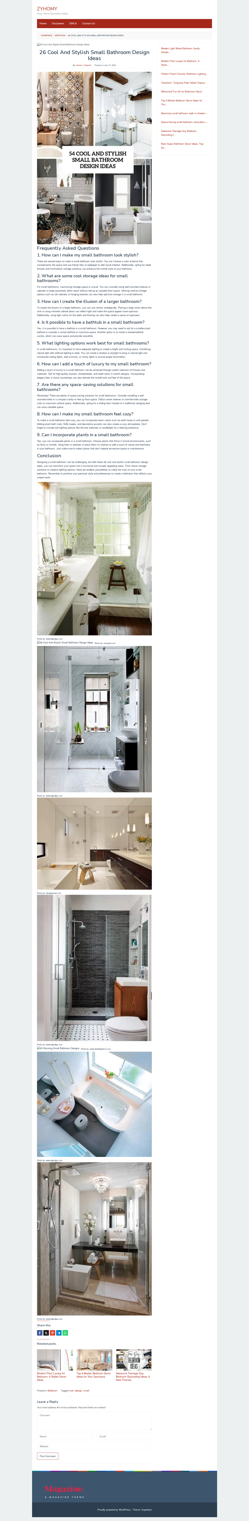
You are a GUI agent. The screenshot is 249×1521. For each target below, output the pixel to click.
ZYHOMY (47, 9)
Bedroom (52, 1390)
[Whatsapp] (65, 1333)
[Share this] (39, 1333)
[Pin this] (52, 1333)
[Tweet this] (46, 1333)
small (86, 1390)
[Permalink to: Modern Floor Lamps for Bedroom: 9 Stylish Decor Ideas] (55, 1360)
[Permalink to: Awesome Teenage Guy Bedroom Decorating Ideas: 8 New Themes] (134, 1360)
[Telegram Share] (59, 1333)
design (78, 1390)
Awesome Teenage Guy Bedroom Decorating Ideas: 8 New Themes (133, 1376)
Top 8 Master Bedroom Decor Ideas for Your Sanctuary (94, 1374)
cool (71, 1390)
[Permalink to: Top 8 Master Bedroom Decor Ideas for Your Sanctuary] (94, 1360)
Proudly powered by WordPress (114, 1509)
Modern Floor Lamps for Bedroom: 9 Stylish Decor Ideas (51, 1376)
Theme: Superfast (142, 1509)
